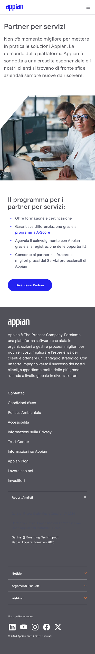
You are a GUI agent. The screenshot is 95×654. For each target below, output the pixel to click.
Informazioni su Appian (27, 451)
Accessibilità (18, 422)
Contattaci (16, 393)
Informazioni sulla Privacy (30, 431)
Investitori (16, 480)
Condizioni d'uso (22, 402)
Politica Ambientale (24, 412)
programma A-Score (32, 232)
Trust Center (18, 441)
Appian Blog (18, 461)
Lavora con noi (20, 470)
